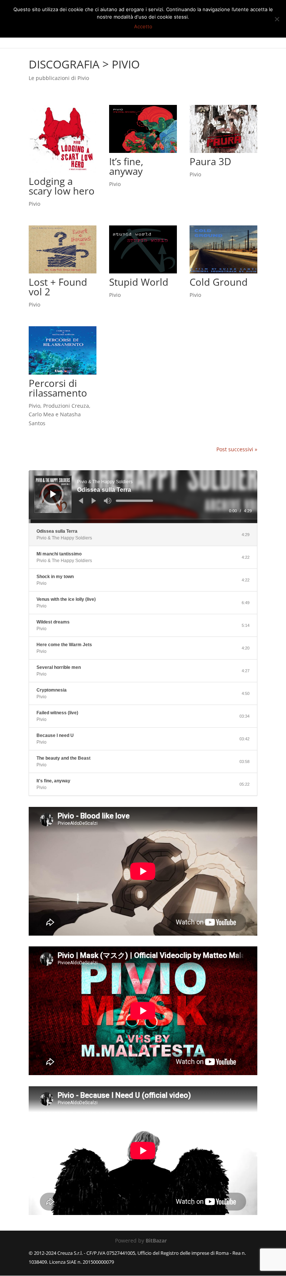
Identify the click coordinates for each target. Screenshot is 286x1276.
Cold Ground (219, 282)
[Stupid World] (143, 249)
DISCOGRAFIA (64, 64)
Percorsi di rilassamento (58, 388)
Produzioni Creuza (66, 405)
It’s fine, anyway (126, 166)
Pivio (34, 203)
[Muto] (107, 500)
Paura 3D (210, 161)
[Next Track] (94, 501)
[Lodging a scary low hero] (62, 139)
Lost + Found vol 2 (58, 286)
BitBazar (156, 1240)
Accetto (143, 26)
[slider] (134, 500)
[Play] (53, 494)
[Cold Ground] (223, 249)
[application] (143, 496)
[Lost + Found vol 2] (62, 249)
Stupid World (138, 282)
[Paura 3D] (223, 129)
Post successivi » (236, 449)
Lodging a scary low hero (62, 186)
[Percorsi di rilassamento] (62, 350)
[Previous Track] (81, 501)
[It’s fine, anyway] (143, 129)
